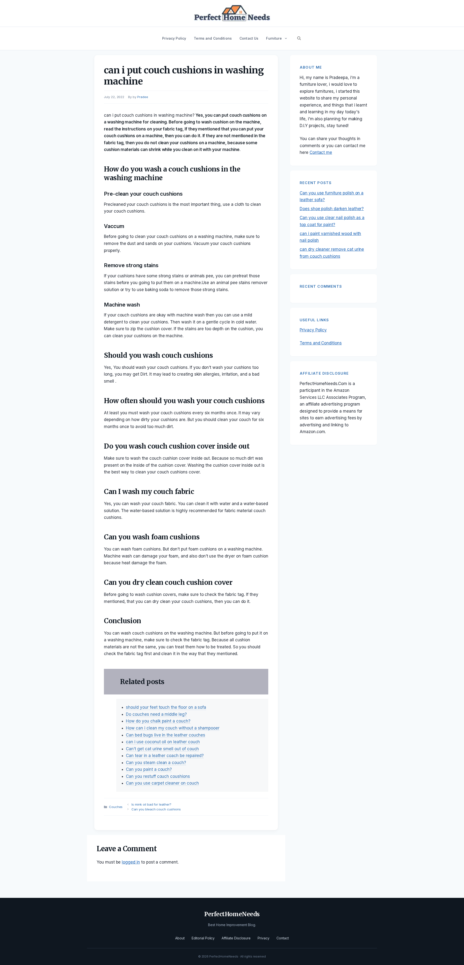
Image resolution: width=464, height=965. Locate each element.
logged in (131, 862)
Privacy (263, 938)
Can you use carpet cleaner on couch (162, 783)
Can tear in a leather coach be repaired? (165, 755)
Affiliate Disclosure (236, 938)
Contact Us (248, 38)
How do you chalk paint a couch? (158, 721)
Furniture (274, 38)
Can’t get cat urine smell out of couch (162, 748)
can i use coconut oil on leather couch (163, 741)
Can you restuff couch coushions (158, 776)
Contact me (321, 152)
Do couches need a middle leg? (156, 714)
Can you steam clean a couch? (156, 762)
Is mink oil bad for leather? (151, 804)
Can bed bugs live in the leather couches (165, 735)
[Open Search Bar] (299, 38)
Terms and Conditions (213, 38)
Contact (282, 938)
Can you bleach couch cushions (156, 809)
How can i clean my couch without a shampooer (172, 728)
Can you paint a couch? (149, 769)
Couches (116, 807)
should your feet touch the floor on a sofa (166, 707)
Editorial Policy (203, 938)
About (180, 938)
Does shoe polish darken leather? (332, 208)
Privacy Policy (174, 38)
